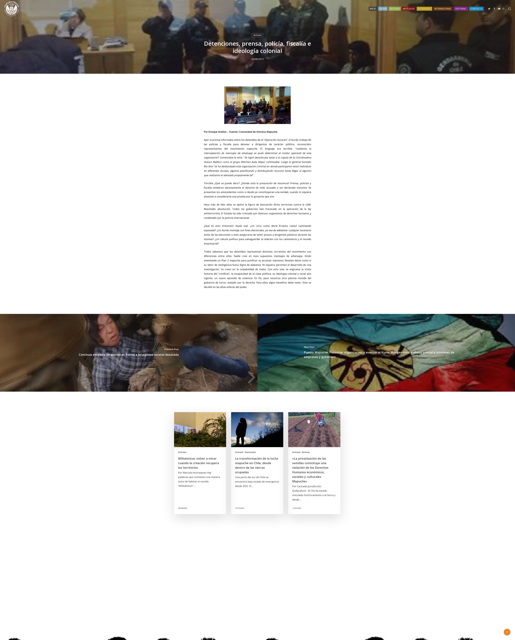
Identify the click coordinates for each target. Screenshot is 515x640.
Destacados (250, 452)
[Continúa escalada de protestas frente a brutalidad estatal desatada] (129, 353)
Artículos (257, 35)
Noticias (306, 452)
